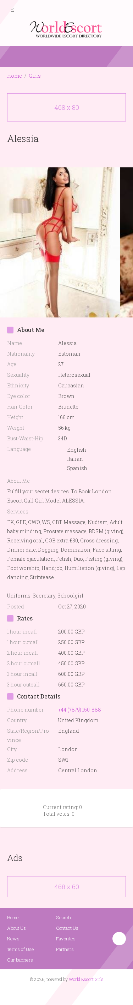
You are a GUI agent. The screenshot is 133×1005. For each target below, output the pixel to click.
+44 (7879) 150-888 (79, 709)
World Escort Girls (86, 979)
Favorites (66, 938)
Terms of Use (20, 949)
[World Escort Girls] (66, 28)
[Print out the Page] (60, 155)
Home (14, 75)
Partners (65, 949)
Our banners (20, 960)
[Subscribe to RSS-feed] (51, 993)
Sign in (121, 10)
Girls (35, 75)
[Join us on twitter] (79, 993)
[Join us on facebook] (64, 993)
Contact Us (67, 928)
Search (63, 917)
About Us (16, 928)
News (13, 938)
